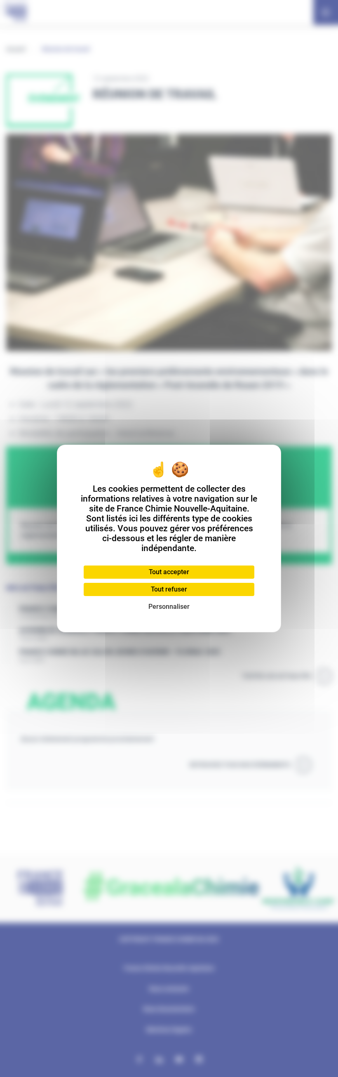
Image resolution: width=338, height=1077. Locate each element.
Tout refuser (169, 589)
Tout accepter (169, 572)
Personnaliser (169, 606)
